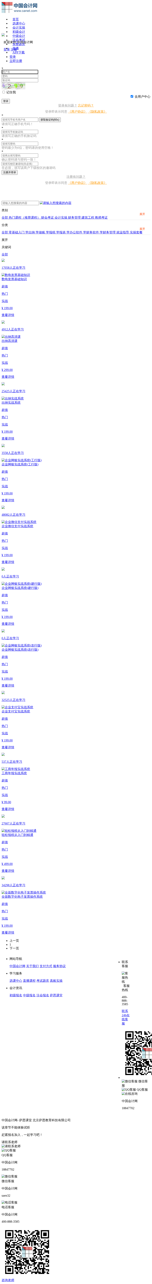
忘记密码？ (86, 105)
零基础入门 (17, 232)
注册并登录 (9, 172)
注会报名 (42, 995)
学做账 (41, 232)
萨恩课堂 (56, 995)
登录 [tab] (13, 56)
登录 (5, 101)
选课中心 (18, 23)
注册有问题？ (76, 176)
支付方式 (46, 966)
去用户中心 (142, 96)
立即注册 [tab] (16, 61)
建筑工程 (88, 217)
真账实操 (56, 980)
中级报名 (29, 995)
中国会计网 (17, 966)
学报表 (61, 232)
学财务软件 (91, 232)
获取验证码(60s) (50, 119)
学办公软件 (74, 232)
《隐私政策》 (97, 111)
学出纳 (30, 232)
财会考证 (48, 217)
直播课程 (29, 980)
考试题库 (42, 980)
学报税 (51, 232)
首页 (15, 19)
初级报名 (16, 995)
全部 (5, 217)
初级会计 (18, 31)
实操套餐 (136, 232)
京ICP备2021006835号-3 (87, 1120)
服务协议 (59, 966)
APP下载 (18, 52)
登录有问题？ (67, 105)
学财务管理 (108, 232)
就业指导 (123, 232)
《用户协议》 (77, 111)
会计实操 (18, 27)
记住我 (11, 92)
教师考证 (101, 217)
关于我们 (32, 966)
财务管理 (75, 217)
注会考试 (18, 40)
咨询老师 (8, 1280)
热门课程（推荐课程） (25, 217)
